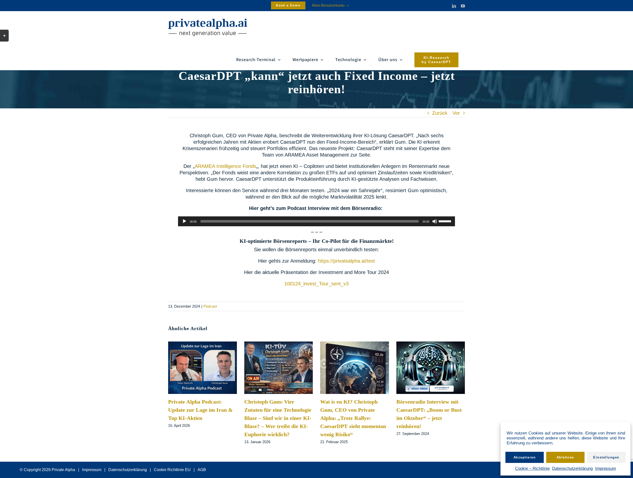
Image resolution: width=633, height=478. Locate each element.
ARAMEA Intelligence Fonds (225, 166)
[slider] (445, 220)
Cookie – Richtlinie (532, 468)
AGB (202, 470)
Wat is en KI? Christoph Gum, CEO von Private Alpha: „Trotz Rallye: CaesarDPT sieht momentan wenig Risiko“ (353, 418)
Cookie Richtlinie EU (172, 470)
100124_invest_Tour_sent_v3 (316, 283)
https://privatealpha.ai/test (346, 261)
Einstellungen (606, 457)
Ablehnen (565, 457)
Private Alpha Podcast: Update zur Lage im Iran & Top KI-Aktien (200, 410)
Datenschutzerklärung (572, 468)
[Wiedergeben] (184, 221)
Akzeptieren (525, 457)
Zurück (439, 113)
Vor (456, 113)
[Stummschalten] (434, 221)
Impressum (605, 468)
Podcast (210, 306)
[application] (316, 221)
